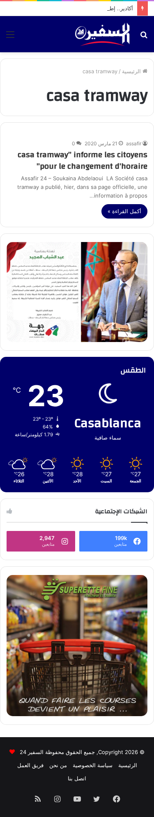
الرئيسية (132, 71)
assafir (133, 143)
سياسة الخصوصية (93, 765)
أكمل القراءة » (124, 211)
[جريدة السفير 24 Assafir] (102, 34)
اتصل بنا (77, 778)
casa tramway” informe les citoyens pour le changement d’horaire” (82, 160)
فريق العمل (30, 765)
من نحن (58, 765)
